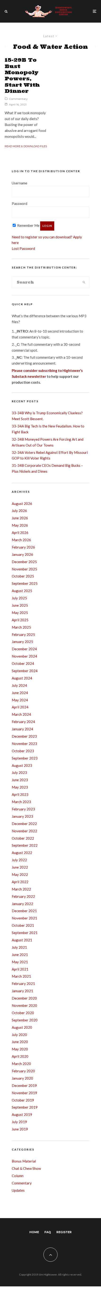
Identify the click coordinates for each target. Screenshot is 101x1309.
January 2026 (22, 554)
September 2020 (25, 1020)
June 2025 (20, 605)
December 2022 (24, 823)
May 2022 (20, 874)
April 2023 (20, 794)
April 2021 (20, 969)
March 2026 (21, 540)
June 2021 (20, 954)
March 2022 (21, 889)
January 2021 (22, 991)
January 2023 (22, 816)
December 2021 (24, 911)
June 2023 (20, 780)
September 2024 (25, 671)
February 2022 (23, 896)
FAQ (47, 1232)
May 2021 (20, 962)
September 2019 (25, 1107)
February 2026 (23, 547)
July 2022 (19, 860)
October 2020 (23, 1013)
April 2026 (20, 532)
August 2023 (22, 765)
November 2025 (24, 569)
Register (64, 1232)
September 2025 (25, 583)
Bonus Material (24, 1161)
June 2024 (20, 693)
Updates (18, 1190)
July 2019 (19, 1122)
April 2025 (20, 620)
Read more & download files (26, 146)
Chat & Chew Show (26, 1168)
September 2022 (25, 845)
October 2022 (23, 838)
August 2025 (22, 591)
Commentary (18, 99)
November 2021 (24, 918)
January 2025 (22, 641)
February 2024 (23, 722)
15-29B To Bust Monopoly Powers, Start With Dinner (22, 75)
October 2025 (23, 576)
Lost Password (23, 248)
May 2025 (20, 612)
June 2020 (20, 1042)
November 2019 (24, 1093)
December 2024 (24, 649)
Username (19, 183)
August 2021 (22, 940)
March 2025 (21, 627)
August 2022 (22, 852)
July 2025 (19, 598)
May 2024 (20, 700)
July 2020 (19, 1035)
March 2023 (21, 802)
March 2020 (21, 1063)
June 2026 (20, 518)
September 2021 (25, 933)
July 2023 (19, 772)
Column (17, 1176)
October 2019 (23, 1100)
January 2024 (22, 729)
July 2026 (19, 510)
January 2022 (22, 904)
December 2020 (24, 998)
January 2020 (22, 1078)
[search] (84, 282)
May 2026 (20, 525)
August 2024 (22, 678)
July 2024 (19, 685)
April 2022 (20, 882)
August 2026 (22, 503)
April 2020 (20, 1056)
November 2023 (24, 743)
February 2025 (23, 634)
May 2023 (20, 787)
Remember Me (27, 225)
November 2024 (24, 656)
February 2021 (23, 983)
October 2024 (23, 663)
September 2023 (25, 758)
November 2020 (24, 1005)
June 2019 (20, 1129)
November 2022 (24, 831)
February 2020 (23, 1071)
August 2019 (22, 1114)
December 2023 (24, 736)
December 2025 (24, 562)
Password (19, 203)
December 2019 (24, 1085)
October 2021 (23, 925)
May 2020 (20, 1049)
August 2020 (22, 1027)
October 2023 (23, 751)
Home (34, 1232)
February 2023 (23, 809)
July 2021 (19, 947)
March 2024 (21, 714)
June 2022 (20, 867)
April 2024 (20, 707)
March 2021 (21, 976)
